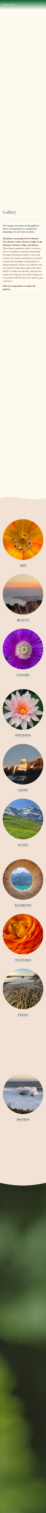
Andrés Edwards (9, 5)
